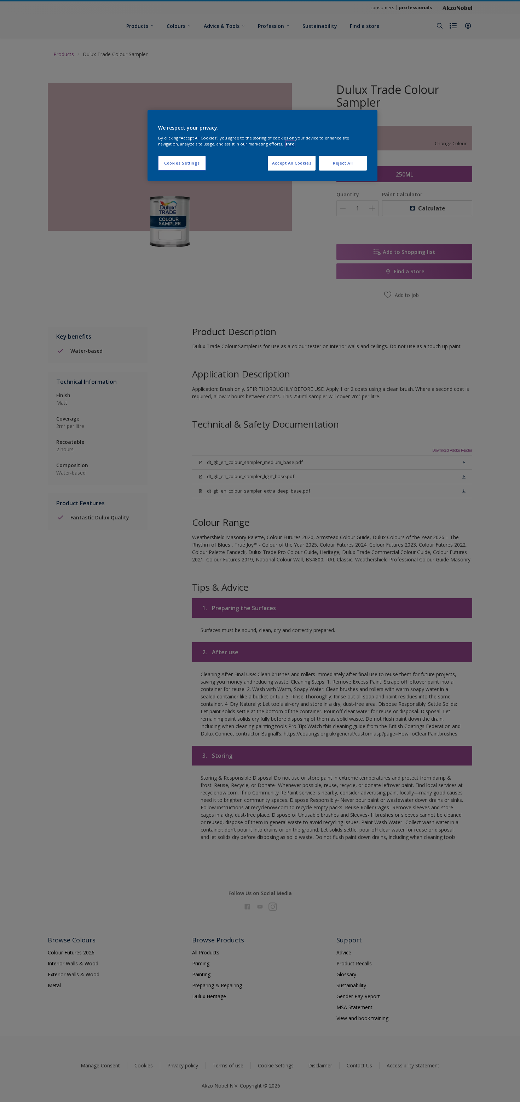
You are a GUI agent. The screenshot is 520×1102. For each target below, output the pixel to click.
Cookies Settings (182, 163)
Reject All (343, 163)
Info (290, 144)
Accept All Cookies (291, 163)
